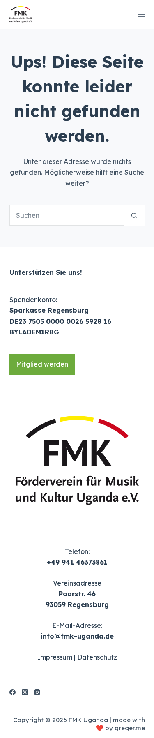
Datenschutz (97, 657)
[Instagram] (37, 692)
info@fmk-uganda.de (77, 636)
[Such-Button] (134, 215)
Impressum (54, 657)
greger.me (130, 728)
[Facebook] (12, 692)
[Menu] (141, 14)
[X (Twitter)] (25, 692)
